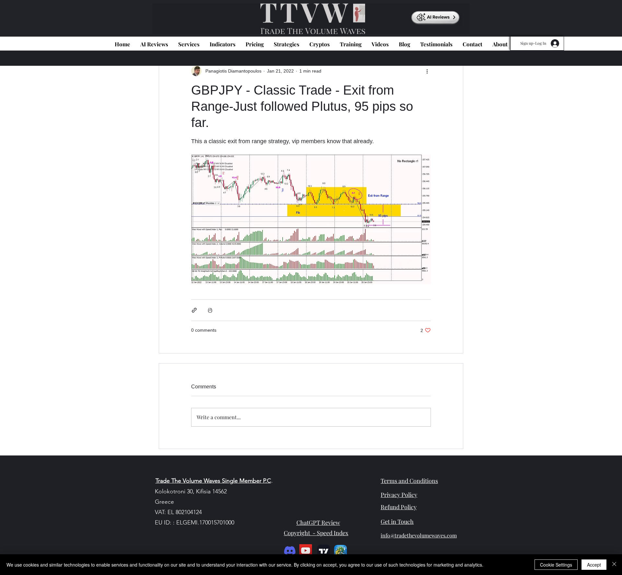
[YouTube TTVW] (305, 550)
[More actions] (427, 71)
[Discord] (289, 550)
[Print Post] (210, 310)
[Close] (614, 564)
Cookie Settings (556, 564)
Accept (594, 564)
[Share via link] (194, 310)
